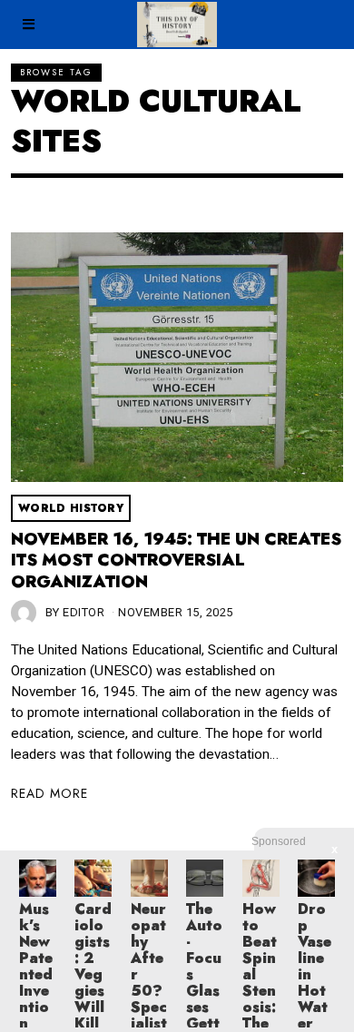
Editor (83, 612)
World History (71, 508)
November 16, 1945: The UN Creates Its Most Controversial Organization (176, 560)
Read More (49, 793)
